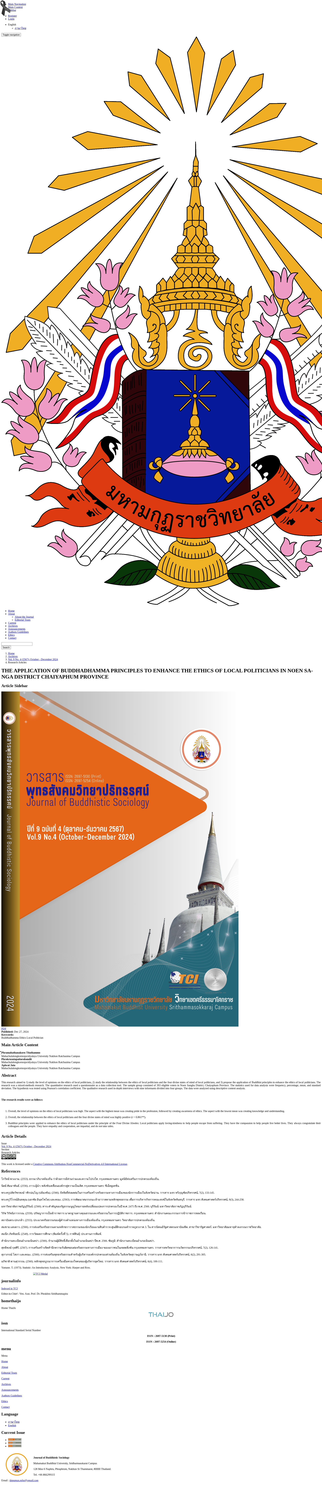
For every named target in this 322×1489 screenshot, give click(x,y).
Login (11, 18)
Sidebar (12, 10)
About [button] (11, 613)
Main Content (15, 7)
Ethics (11, 634)
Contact (12, 638)
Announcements (16, 628)
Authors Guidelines (18, 631)
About (4, 1367)
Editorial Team (22, 619)
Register (12, 15)
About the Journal (24, 616)
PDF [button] (3, 1028)
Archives (13, 625)
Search (6, 647)
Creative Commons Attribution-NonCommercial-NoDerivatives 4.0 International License (80, 1164)
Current (12, 622)
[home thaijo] (161, 1316)
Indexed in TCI (9, 1288)
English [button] (12, 24)
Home (11, 610)
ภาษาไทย (20, 28)
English (12, 1425)
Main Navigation (17, 4)
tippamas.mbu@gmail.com (24, 1480)
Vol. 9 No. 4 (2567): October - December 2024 (33, 659)
